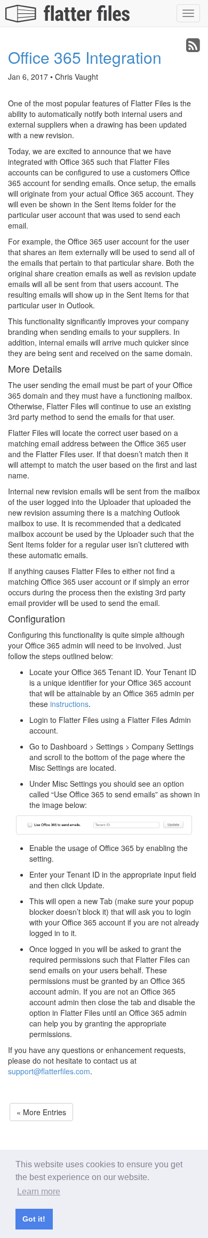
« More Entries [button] (41, 1112)
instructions (69, 703)
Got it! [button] (33, 1219)
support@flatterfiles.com (49, 1071)
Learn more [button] (38, 1191)
